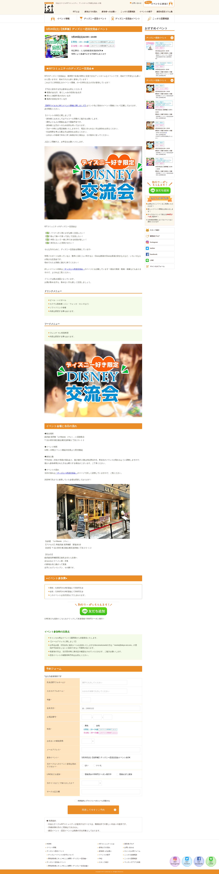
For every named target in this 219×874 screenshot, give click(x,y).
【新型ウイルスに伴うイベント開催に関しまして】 (65, 106)
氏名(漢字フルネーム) (56, 682)
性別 (49, 729)
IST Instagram (175, 861)
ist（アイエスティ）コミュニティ (48, 7)
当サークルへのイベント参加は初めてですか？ (61, 765)
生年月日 (51, 708)
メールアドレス (54, 750)
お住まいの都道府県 (55, 741)
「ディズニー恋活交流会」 (74, 269)
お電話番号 (52, 717)
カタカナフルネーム (55, 691)
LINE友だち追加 (54, 774)
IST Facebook (199, 861)
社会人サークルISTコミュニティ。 (78, 3)
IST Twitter (187, 861)
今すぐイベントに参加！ (159, 3)
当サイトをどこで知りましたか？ (60, 783)
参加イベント (53, 757)
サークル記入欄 (53, 792)
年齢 (49, 700)
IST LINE (211, 861)
